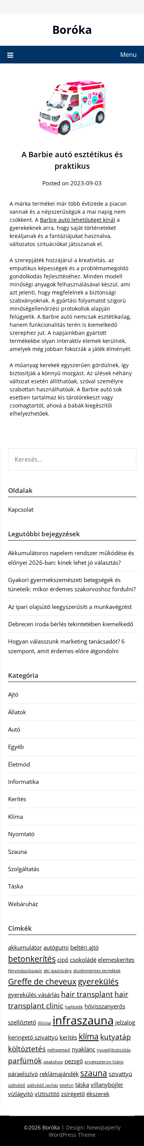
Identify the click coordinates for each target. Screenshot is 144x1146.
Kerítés (17, 799)
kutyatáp (115, 1036)
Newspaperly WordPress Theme (85, 1131)
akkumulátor (25, 947)
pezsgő (74, 1061)
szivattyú (120, 1074)
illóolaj (44, 1023)
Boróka (72, 29)
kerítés (68, 1037)
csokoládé (83, 959)
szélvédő (16, 1085)
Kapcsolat (20, 509)
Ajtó (13, 694)
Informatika (23, 781)
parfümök (25, 1060)
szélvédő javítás (42, 1085)
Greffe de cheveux (42, 981)
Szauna (17, 851)
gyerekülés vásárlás (34, 994)
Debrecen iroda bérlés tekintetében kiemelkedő (70, 624)
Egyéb (16, 746)
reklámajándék (59, 1074)
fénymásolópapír (25, 970)
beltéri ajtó (84, 947)
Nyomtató (21, 834)
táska (82, 1084)
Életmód (19, 764)
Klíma (15, 816)
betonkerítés (32, 958)
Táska (15, 886)
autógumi (56, 947)
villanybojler (107, 1084)
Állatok (17, 712)
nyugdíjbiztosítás (114, 1050)
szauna (93, 1072)
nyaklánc (83, 1049)
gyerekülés (98, 981)
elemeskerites (116, 959)
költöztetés (27, 1048)
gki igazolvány (58, 970)
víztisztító (47, 1094)
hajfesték (74, 1007)
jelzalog (125, 1022)
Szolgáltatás (23, 869)
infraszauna (83, 1020)
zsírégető (73, 1094)
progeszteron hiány (104, 1061)
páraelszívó (23, 1074)
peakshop (53, 1061)
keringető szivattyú (33, 1037)
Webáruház (23, 904)
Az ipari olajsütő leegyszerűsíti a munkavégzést (70, 606)
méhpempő (58, 1050)
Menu (128, 54)
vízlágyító (20, 1094)
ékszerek (97, 1094)
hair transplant (87, 994)
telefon (67, 1085)
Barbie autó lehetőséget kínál (77, 219)
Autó (14, 729)
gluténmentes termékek (97, 970)
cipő (62, 959)
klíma (89, 1036)
